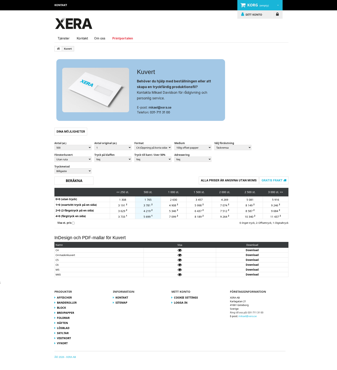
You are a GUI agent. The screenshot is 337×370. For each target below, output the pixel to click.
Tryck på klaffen (104, 155)
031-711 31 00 (160, 112)
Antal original (103, 143)
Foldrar (63, 318)
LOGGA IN (277, 14)
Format (139, 143)
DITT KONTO (254, 14)
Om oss (99, 38)
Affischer (64, 297)
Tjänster (64, 38)
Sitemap (121, 302)
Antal (57, 143)
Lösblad (63, 328)
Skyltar (63, 333)
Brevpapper (65, 313)
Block (61, 307)
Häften (62, 323)
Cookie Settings (186, 297)
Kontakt (82, 38)
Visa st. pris (64, 223)
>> (281, 192)
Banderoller (67, 302)
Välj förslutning (224, 143)
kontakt (60, 5)
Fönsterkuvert (63, 155)
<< (118, 192)
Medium (179, 143)
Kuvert (68, 48)
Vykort (62, 343)
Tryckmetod (62, 166)
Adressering (182, 155)
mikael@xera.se (159, 107)
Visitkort (64, 338)
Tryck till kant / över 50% (149, 155)
